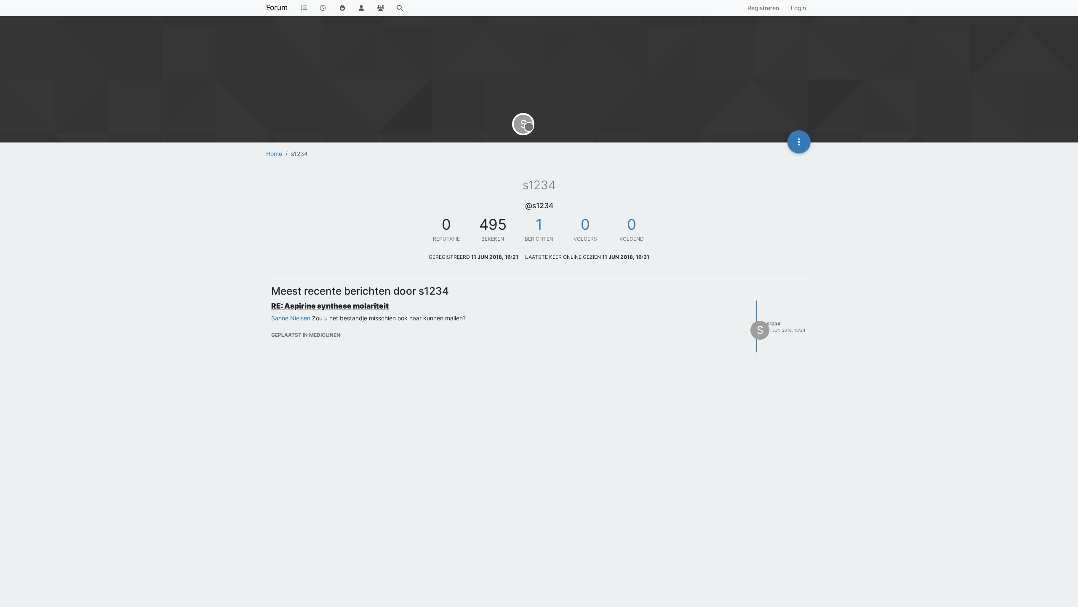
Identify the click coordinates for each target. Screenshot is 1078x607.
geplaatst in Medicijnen (305, 335)
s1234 (773, 323)
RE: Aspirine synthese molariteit (330, 305)
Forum (277, 7)
